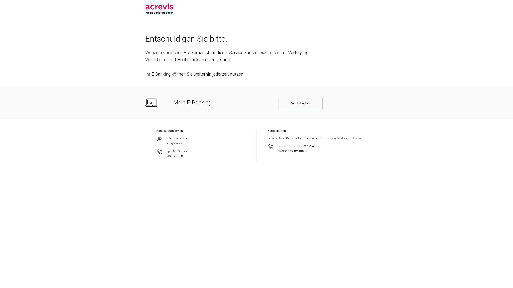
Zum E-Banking (300, 103)
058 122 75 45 (307, 146)
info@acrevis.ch (176, 143)
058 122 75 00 (175, 155)
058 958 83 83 (299, 150)
